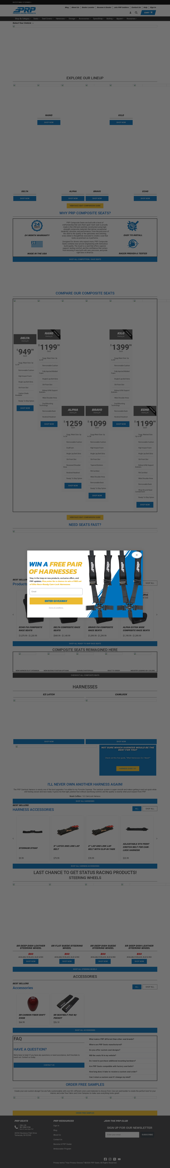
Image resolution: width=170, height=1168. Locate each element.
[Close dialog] (137, 554)
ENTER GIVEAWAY (56, 601)
